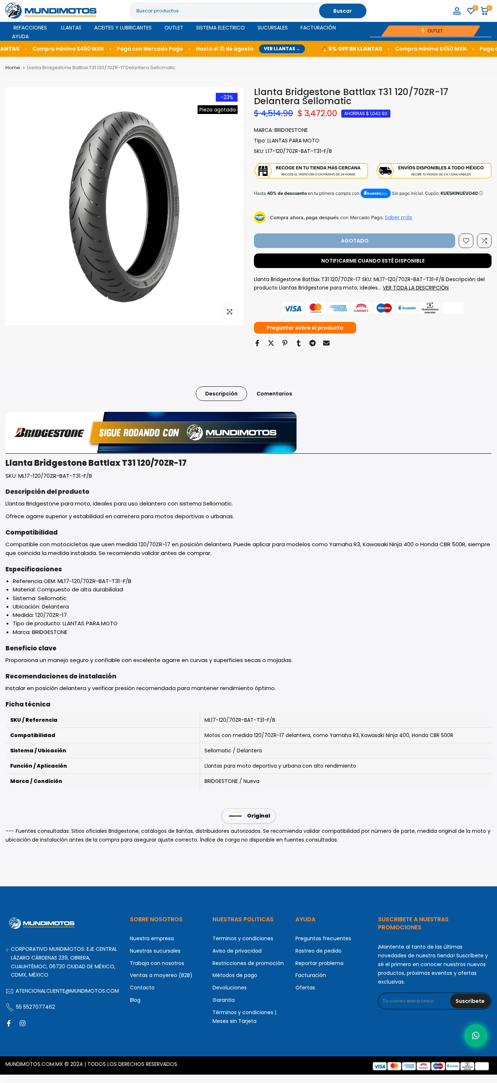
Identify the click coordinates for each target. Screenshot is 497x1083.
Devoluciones (229, 987)
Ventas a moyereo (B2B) (161, 975)
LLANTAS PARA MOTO (293, 140)
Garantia (223, 1000)
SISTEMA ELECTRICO (220, 27)
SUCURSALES (273, 27)
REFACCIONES (30, 27)
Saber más (398, 217)
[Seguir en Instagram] (22, 1023)
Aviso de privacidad (237, 950)
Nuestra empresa (152, 938)
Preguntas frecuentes (323, 938)
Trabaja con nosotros (157, 963)
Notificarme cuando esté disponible (373, 260)
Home (12, 67)
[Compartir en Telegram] (312, 343)
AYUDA (20, 36)
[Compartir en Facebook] (257, 343)
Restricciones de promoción (248, 963)
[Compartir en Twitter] (271, 343)
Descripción (221, 393)
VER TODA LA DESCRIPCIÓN (416, 287)
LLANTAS (71, 27)
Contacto (142, 987)
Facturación (310, 975)
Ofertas (305, 987)
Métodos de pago (234, 975)
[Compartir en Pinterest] (285, 343)
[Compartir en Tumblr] (298, 343)
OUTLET (173, 27)
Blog (135, 1000)
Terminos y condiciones (242, 938)
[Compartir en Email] (326, 343)
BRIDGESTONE (291, 130)
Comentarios (274, 393)
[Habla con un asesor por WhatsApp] (476, 1035)
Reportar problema (319, 963)
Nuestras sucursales (155, 950)
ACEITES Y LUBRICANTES (123, 27)
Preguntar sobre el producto (305, 327)
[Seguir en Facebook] (8, 1023)
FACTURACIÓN (318, 27)
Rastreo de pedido (318, 950)
